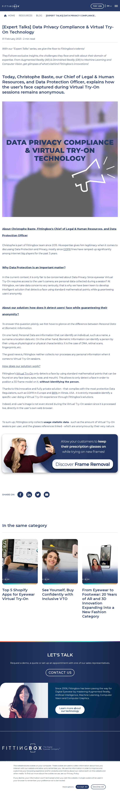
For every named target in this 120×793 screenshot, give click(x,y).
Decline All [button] (98, 787)
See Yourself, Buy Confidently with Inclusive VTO (58, 594)
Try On (97, 6)
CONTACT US (60, 673)
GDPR (67, 249)
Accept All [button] (82, 787)
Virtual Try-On (24, 373)
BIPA (55, 393)
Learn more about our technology (70, 709)
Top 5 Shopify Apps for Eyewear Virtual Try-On (18, 594)
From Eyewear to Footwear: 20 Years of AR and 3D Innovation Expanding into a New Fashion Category (99, 603)
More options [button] (68, 787)
